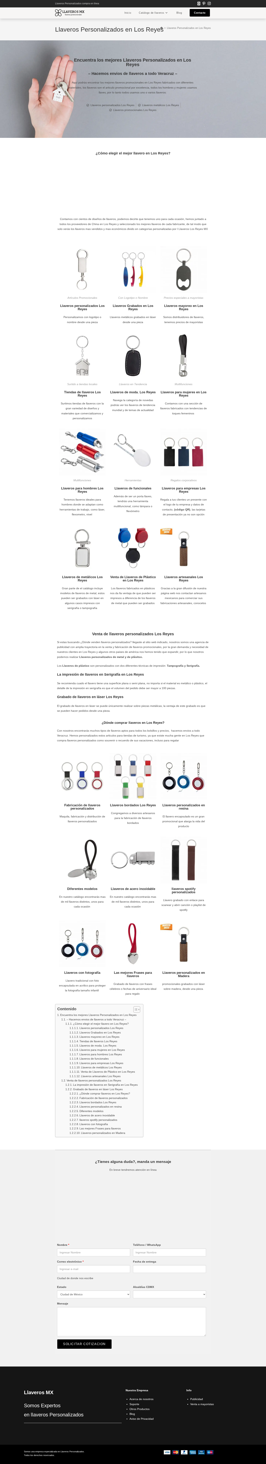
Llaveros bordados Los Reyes (133, 805)
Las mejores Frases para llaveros (133, 974)
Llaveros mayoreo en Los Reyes (183, 307)
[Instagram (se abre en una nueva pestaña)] (208, 4)
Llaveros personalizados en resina (183, 806)
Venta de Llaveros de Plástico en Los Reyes (133, 578)
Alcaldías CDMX (143, 1287)
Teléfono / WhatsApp (147, 1244)
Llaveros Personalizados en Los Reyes (189, 28)
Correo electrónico (70, 1261)
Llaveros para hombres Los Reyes (82, 490)
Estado (61, 1287)
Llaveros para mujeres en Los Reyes (183, 393)
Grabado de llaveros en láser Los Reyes (98, 1089)
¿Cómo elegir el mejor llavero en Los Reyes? (101, 1023)
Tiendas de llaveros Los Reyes (82, 393)
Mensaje (62, 1303)
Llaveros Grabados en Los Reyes (133, 307)
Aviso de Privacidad (141, 1418)
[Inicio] (161, 28)
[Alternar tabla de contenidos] (134, 1009)
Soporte (134, 1404)
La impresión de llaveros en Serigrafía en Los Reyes (106, 1084)
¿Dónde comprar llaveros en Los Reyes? (104, 1093)
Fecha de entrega (144, 1261)
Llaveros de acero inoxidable (133, 889)
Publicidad (196, 1399)
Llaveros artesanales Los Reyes (183, 578)
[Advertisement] (133, 187)
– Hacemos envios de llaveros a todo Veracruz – (96, 1019)
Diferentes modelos (82, 889)
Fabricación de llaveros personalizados (82, 806)
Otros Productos (139, 1409)
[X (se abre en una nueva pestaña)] (198, 4)
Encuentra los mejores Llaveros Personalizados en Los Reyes (98, 1014)
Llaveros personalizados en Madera (183, 974)
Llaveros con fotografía (82, 973)
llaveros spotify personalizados (184, 890)
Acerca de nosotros (141, 1399)
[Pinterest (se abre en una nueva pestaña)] (203, 4)
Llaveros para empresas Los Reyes (183, 490)
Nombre (63, 1244)
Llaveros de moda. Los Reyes (133, 392)
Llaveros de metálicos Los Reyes (82, 578)
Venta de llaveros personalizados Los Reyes (94, 1080)
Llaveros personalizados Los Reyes (82, 307)
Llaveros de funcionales (133, 488)
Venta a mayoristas (202, 1404)
